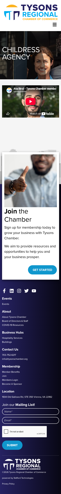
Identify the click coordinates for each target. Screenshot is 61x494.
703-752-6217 (9, 355)
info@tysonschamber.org (15, 359)
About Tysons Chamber (14, 317)
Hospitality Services (12, 338)
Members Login (10, 380)
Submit (12, 445)
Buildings (7, 342)
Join (4, 376)
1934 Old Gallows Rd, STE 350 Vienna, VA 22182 (27, 397)
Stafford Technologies (23, 478)
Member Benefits (11, 372)
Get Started (42, 270)
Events (5, 304)
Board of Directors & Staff (15, 321)
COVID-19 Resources (13, 325)
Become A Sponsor (12, 384)
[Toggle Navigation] (54, 24)
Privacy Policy (8, 483)
